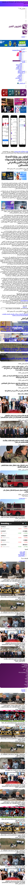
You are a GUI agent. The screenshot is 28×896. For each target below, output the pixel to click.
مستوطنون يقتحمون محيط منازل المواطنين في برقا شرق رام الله (14, 349)
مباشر (22, 51)
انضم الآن (25, 5)
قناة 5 (20, 59)
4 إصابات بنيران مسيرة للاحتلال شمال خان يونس (15, 490)
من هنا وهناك (21, 72)
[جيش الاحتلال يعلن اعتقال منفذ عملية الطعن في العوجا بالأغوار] (14, 462)
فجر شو (19, 60)
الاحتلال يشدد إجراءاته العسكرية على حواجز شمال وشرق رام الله (15, 339)
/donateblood (24, 300)
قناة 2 (19, 55)
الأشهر (23, 689)
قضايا (20, 79)
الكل (21, 63)
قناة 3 (20, 56)
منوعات (20, 80)
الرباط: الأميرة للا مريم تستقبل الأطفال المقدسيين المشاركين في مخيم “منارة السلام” (14, 416)
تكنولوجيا (19, 76)
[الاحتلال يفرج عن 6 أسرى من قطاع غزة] (12, 627)
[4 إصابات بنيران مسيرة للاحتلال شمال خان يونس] (14, 487)
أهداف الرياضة (21, 71)
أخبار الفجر (19, 66)
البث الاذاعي (21, 83)
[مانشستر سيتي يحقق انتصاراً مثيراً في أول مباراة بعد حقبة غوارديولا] (12, 721)
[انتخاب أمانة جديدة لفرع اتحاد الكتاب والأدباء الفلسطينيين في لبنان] (14, 437)
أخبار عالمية (19, 67)
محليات (20, 70)
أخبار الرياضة (19, 64)
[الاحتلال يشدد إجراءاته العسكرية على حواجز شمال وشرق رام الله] (12, 595)
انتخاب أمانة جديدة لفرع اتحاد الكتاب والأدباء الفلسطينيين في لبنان (15, 441)
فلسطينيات (19, 68)
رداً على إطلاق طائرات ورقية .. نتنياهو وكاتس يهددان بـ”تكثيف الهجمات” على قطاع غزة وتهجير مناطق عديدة (14, 328)
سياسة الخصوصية (17, 50)
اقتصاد (20, 75)
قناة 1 (20, 53)
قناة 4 (20, 58)
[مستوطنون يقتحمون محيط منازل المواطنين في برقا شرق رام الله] (12, 611)
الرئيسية (23, 49)
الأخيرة (23, 691)
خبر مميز (25, 307)
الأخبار (23, 62)
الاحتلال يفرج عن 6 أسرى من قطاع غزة (15, 628)
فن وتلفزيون (18, 78)
